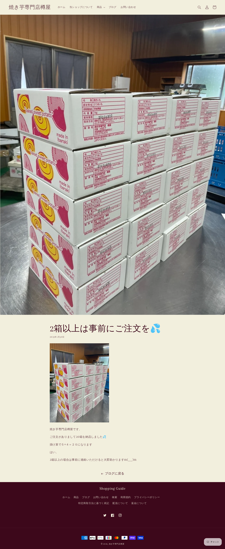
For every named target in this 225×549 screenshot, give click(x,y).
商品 (76, 497)
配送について (120, 503)
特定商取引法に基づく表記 (93, 503)
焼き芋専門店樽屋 (116, 544)
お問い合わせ (101, 497)
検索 (114, 497)
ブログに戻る (114, 473)
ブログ (86, 497)
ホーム (66, 497)
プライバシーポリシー (147, 497)
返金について (139, 503)
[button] (101, 7)
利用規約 (126, 497)
